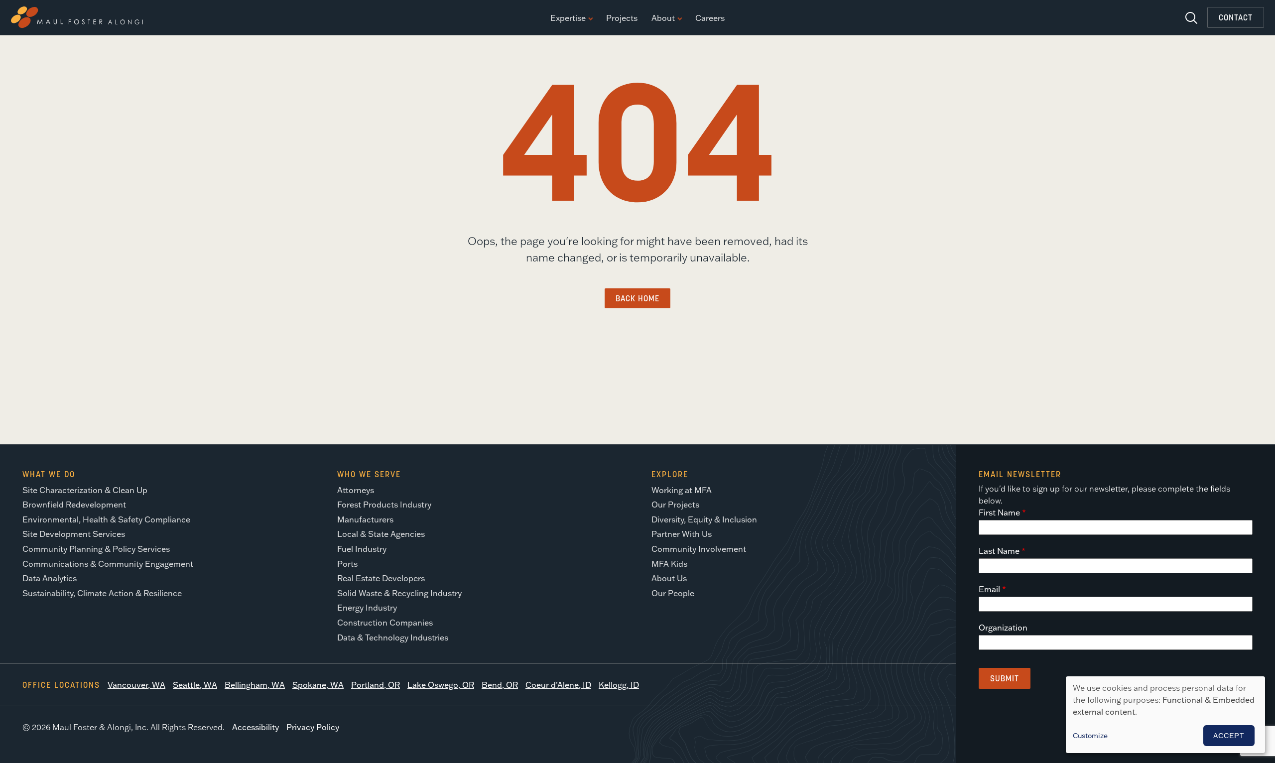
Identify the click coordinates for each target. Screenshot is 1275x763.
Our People (672, 593)
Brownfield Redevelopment (74, 504)
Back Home (637, 298)
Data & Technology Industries (392, 637)
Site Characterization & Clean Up (84, 490)
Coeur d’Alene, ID (558, 685)
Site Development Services (73, 534)
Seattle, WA (195, 685)
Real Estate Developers (381, 578)
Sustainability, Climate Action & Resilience (102, 593)
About (663, 18)
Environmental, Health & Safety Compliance (106, 519)
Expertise (568, 18)
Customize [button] (1090, 735)
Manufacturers (365, 519)
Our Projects (675, 504)
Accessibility (255, 727)
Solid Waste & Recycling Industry (399, 593)
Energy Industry (367, 608)
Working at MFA (681, 490)
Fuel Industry (361, 549)
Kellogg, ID (619, 685)
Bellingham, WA (255, 685)
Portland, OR (375, 685)
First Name (999, 512)
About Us (669, 578)
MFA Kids (669, 564)
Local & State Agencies (381, 534)
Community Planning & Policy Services (96, 549)
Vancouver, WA (136, 685)
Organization (1003, 628)
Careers (710, 18)
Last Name (999, 551)
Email (989, 589)
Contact (1236, 17)
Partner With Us (681, 534)
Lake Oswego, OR (440, 685)
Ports (347, 564)
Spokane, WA (318, 685)
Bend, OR (500, 685)
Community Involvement (698, 549)
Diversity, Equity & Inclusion (704, 519)
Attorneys (355, 490)
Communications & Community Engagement (107, 564)
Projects (622, 18)
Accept (1229, 735)
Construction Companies (385, 623)
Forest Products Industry (384, 504)
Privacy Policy (312, 727)
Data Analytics (49, 578)
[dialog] (1165, 714)
